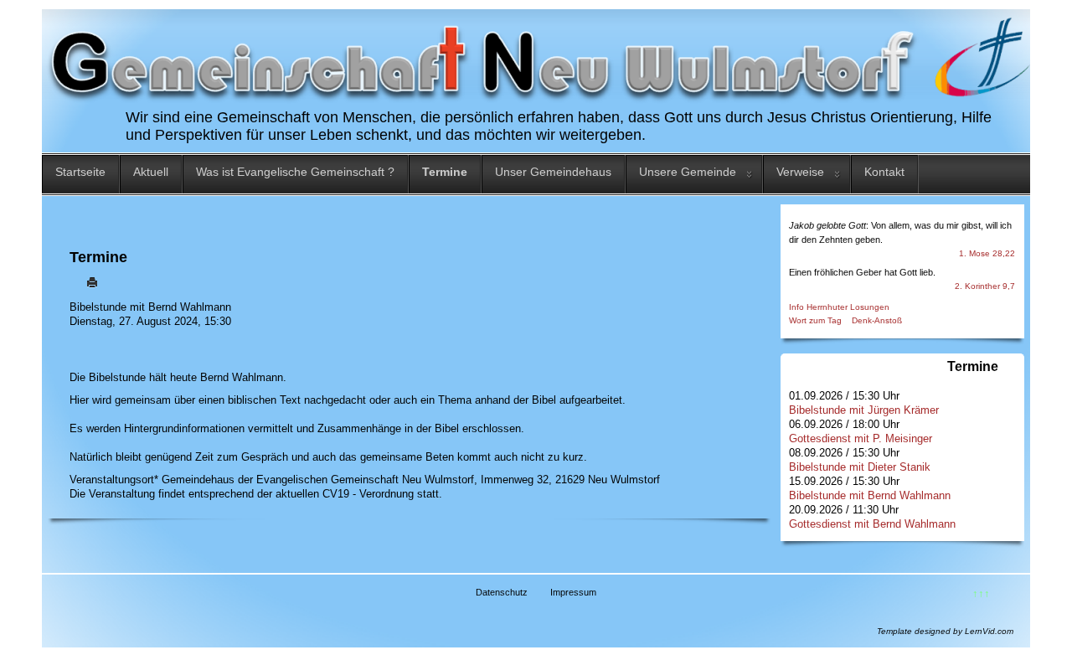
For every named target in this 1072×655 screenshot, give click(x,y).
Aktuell (150, 171)
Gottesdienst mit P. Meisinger (860, 438)
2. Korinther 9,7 (985, 286)
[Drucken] (92, 282)
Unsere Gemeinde (687, 171)
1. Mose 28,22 (987, 253)
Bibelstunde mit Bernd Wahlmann (870, 495)
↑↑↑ (981, 593)
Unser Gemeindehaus (553, 171)
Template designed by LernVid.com (945, 631)
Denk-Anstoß (877, 320)
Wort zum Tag (815, 320)
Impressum (573, 592)
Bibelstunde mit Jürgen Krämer (864, 410)
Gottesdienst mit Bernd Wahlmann (872, 524)
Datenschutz (502, 592)
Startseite (80, 171)
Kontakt (884, 171)
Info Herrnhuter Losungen (839, 307)
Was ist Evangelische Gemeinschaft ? (295, 171)
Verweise (800, 171)
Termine (444, 171)
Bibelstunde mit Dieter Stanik (859, 467)
